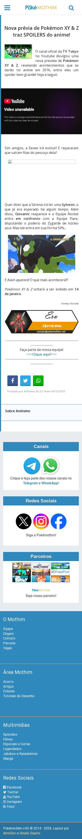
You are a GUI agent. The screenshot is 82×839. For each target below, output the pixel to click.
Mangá (8, 759)
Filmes (8, 739)
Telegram (30, 482)
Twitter (12, 792)
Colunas (9, 691)
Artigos (8, 686)
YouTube (13, 797)
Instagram (14, 802)
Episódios (10, 734)
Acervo (8, 682)
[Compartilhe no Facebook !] (12, 380)
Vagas (7, 648)
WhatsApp (49, 482)
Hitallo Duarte (30, 833)
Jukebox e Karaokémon (20, 754)
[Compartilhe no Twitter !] (25, 380)
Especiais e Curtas (16, 744)
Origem (8, 634)
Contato (9, 638)
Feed (10, 807)
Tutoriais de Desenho (18, 696)
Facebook (14, 787)
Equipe (8, 629)
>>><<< (41, 354)
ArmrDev (9, 833)
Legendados (12, 749)
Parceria (9, 643)
